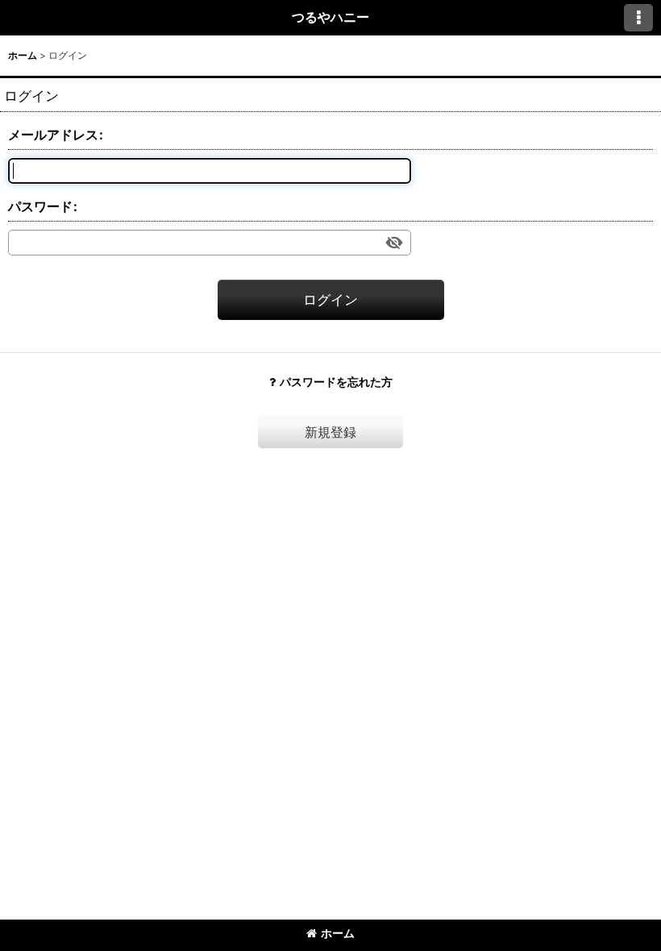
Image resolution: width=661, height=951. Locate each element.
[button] (638, 17)
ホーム (338, 933)
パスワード (40, 206)
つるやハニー (330, 17)
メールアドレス (53, 135)
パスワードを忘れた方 (336, 381)
